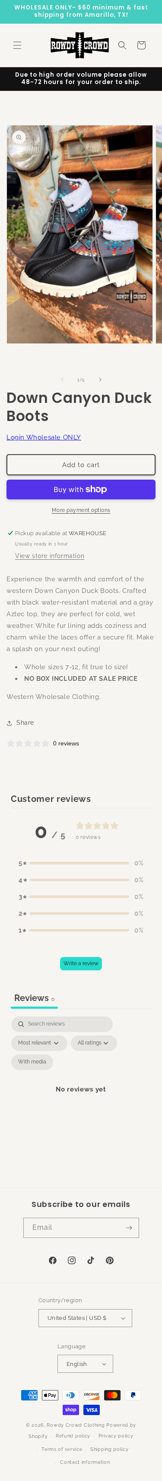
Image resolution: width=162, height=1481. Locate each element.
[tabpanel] (81, 1099)
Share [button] (25, 722)
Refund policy (73, 1436)
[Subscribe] (129, 1228)
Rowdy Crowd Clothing (76, 1425)
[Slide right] (100, 379)
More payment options (81, 510)
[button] (17, 45)
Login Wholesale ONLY (43, 437)
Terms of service (61, 1449)
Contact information (85, 1462)
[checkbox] (32, 1062)
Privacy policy (115, 1436)
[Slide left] (62, 379)
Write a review (81, 963)
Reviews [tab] (34, 998)
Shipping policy (109, 1449)
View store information (49, 555)
